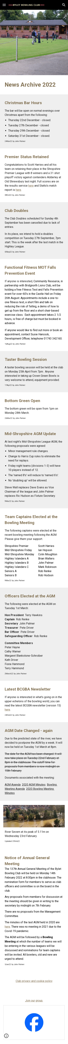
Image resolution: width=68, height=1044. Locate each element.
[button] (4, 5)
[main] (34, 84)
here (31, 185)
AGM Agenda (13, 784)
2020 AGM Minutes (34, 784)
